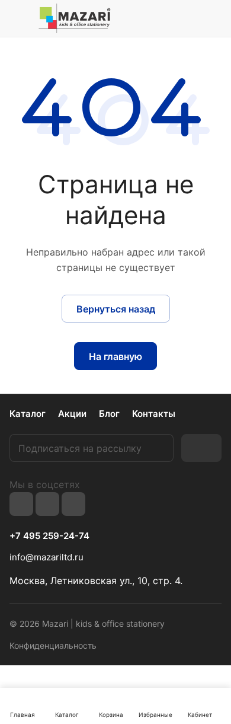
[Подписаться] (201, 448)
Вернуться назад (115, 309)
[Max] (73, 504)
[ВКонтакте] (21, 504)
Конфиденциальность (53, 645)
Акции (72, 413)
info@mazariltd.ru (46, 557)
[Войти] (189, 18)
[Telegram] (47, 504)
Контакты (153, 413)
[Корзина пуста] (212, 18)
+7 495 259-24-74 (49, 536)
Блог (109, 413)
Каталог (27, 413)
